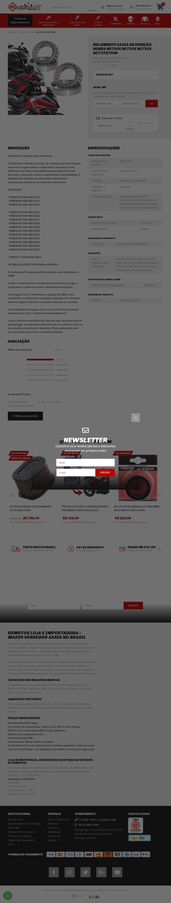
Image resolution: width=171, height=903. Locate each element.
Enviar (105, 472)
